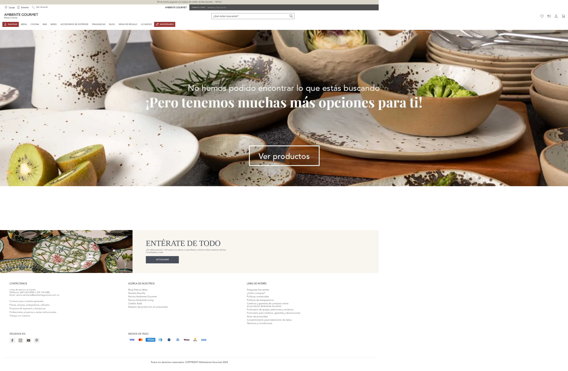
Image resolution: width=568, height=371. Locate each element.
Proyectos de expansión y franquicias (27, 309)
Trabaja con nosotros (19, 316)
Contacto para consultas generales (26, 301)
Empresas (25, 7)
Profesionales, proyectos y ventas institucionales (32, 312)
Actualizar (162, 260)
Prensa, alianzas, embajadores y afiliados (29, 305)
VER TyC (218, 2)
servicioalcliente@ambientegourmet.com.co (37, 295)
